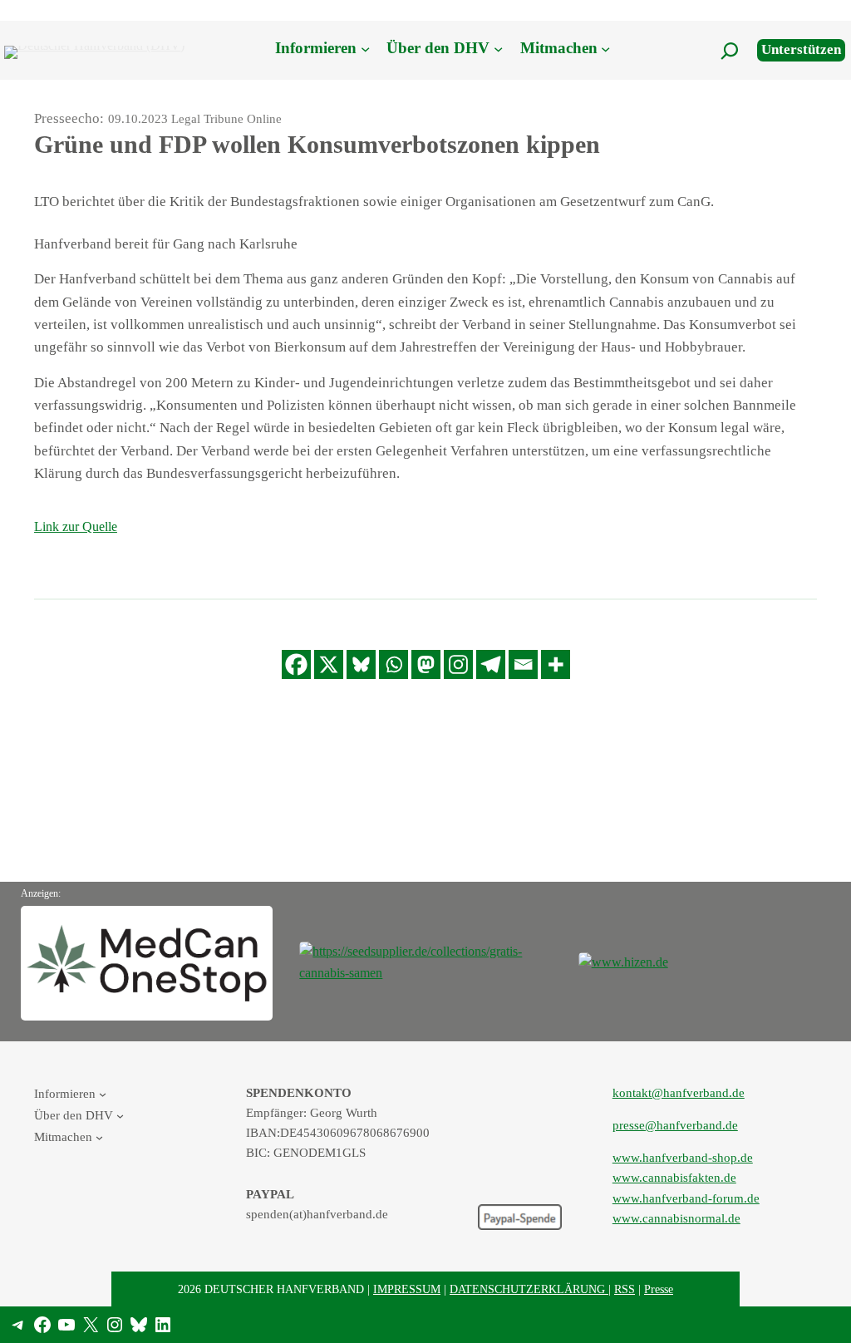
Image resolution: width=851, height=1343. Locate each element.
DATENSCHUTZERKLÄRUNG (529, 1289)
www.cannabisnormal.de (676, 1218)
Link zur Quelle (75, 526)
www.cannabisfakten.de (674, 1177)
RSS (624, 1289)
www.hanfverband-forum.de (686, 1198)
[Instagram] (458, 664)
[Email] (523, 664)
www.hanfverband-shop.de (682, 1157)
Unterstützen (801, 49)
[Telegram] (490, 664)
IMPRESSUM (406, 1289)
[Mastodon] (425, 664)
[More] (555, 664)
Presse (658, 1289)
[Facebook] (296, 664)
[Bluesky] (361, 664)
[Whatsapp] (393, 664)
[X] (328, 664)
